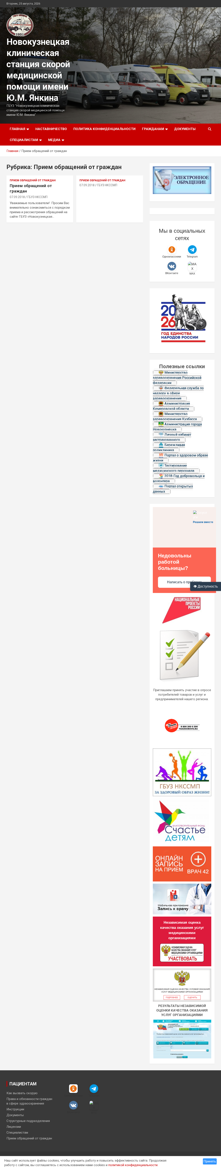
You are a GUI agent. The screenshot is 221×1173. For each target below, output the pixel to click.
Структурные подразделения (28, 1121)
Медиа (54, 140)
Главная (17, 129)
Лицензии (13, 1127)
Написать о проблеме (184, 582)
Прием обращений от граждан (33, 180)
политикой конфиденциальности (133, 1165)
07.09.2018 (17, 197)
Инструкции (15, 1109)
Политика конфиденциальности (104, 129)
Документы (185, 129)
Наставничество (51, 129)
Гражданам (153, 129)
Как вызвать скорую (22, 1093)
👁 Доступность (205, 586)
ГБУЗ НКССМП (37, 197)
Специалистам (24, 140)
